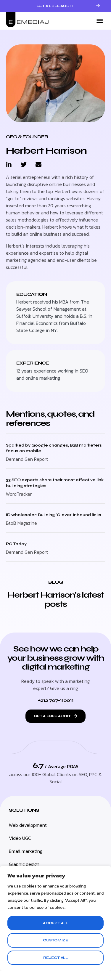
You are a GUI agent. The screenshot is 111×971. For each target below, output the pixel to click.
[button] (99, 20)
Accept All (55, 923)
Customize (55, 940)
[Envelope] (38, 165)
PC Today (16, 543)
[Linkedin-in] (9, 165)
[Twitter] (24, 165)
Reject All (55, 958)
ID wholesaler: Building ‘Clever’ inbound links (53, 514)
